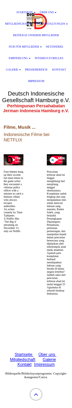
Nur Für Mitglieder (24, 46)
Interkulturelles (49, 58)
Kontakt (24, 364)
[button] (36, 394)
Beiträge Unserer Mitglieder (36, 35)
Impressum (44, 364)
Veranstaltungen (51, 23)
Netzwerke (54, 46)
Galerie (49, 359)
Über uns (46, 354)
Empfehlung (18, 58)
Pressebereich (36, 69)
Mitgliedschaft (22, 359)
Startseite (24, 354)
